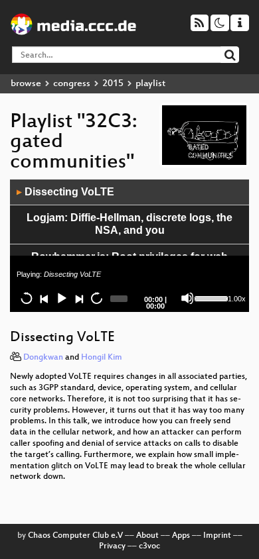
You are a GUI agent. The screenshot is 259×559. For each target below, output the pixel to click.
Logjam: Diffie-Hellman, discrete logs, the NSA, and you (129, 224)
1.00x (237, 299)
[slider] (210, 297)
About (147, 535)
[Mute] (187, 298)
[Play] (61, 298)
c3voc (149, 546)
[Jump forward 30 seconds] (96, 298)
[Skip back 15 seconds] (27, 298)
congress (71, 83)
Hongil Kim (101, 357)
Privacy (112, 546)
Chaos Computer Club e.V (75, 535)
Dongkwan (43, 357)
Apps (181, 535)
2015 (113, 83)
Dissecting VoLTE (65, 191)
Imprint (217, 535)
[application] (129, 245)
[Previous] (44, 298)
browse (26, 83)
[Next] (78, 298)
